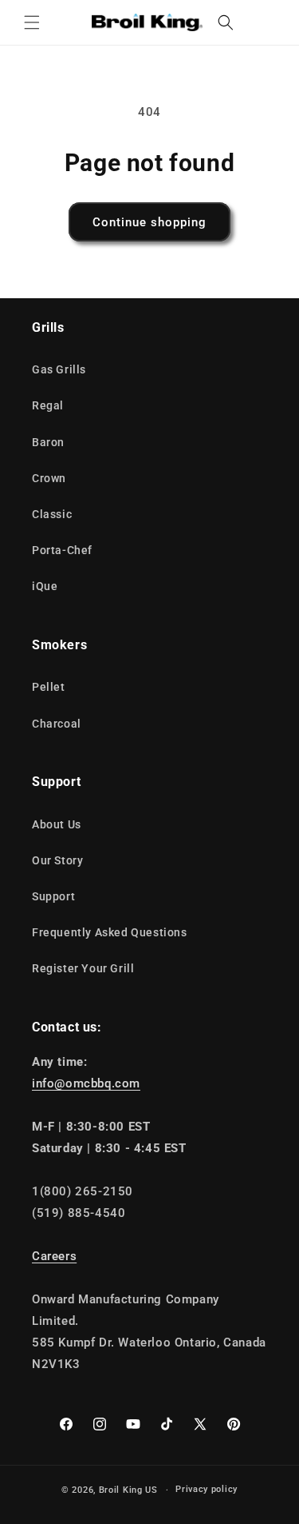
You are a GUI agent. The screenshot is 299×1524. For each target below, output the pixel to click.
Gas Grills (59, 369)
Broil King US (128, 1490)
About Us (56, 824)
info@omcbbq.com (86, 1083)
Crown (49, 478)
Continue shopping (149, 222)
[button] (31, 22)
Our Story (57, 860)
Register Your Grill (83, 968)
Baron (48, 442)
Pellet (48, 686)
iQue (44, 586)
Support (53, 896)
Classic (52, 514)
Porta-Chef (62, 550)
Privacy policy (206, 1489)
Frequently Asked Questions (109, 932)
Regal (48, 405)
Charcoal (56, 723)
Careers (54, 1256)
